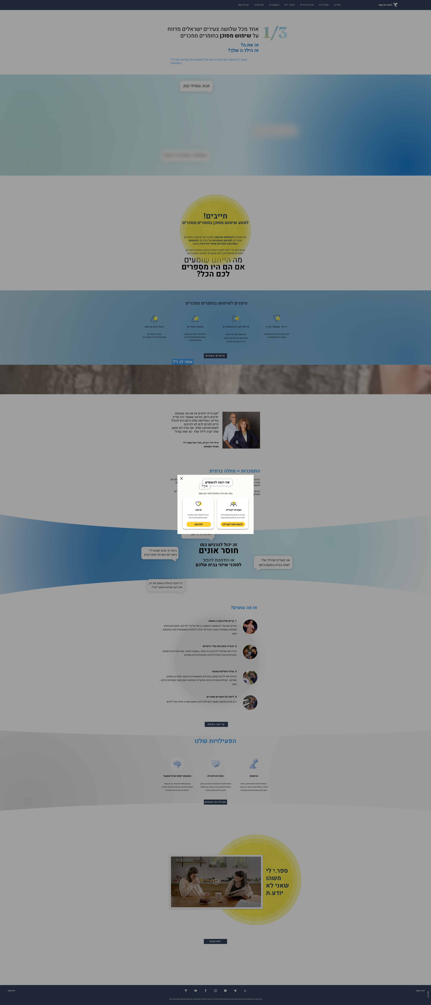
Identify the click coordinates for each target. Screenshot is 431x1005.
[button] (181, 478)
